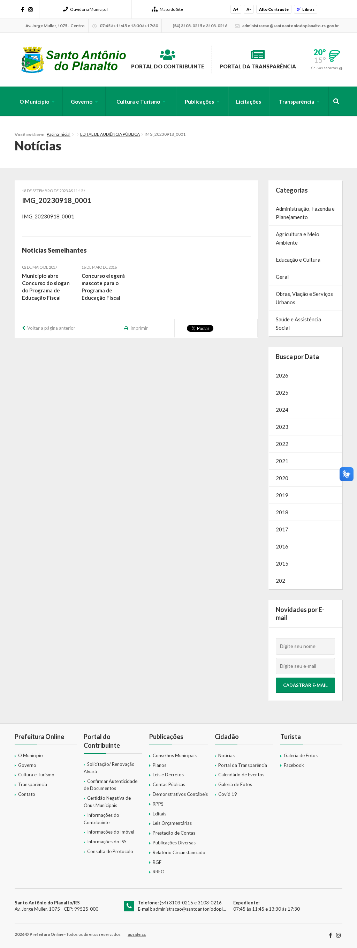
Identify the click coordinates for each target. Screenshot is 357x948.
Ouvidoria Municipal (89, 9)
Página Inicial (58, 134)
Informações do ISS (107, 841)
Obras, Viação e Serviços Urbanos (304, 298)
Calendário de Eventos (241, 774)
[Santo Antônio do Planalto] (74, 60)
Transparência (296, 101)
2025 (282, 392)
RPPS (158, 804)
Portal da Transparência (258, 66)
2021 (282, 461)
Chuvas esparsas (324, 68)
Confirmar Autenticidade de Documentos (110, 784)
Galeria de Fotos (235, 784)
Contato (26, 794)
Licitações (248, 101)
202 (280, 580)
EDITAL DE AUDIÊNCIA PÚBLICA (110, 134)
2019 (282, 495)
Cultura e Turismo (138, 101)
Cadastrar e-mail (305, 685)
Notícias (226, 755)
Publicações (199, 101)
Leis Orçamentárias (172, 823)
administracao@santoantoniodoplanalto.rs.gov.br (204, 909)
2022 (282, 444)
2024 (282, 409)
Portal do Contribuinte (167, 66)
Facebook (294, 765)
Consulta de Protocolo (110, 851)
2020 (282, 478)
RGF (157, 862)
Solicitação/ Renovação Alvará (109, 767)
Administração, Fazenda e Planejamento (305, 213)
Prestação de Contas (174, 833)
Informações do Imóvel (110, 832)
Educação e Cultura (298, 259)
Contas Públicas (169, 784)
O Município (34, 101)
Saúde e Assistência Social (298, 323)
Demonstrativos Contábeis (180, 794)
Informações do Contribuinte (101, 818)
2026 (282, 375)
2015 (282, 563)
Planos (159, 765)
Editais (159, 813)
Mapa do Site (171, 9)
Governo (81, 101)
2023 (282, 427)
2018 (282, 512)
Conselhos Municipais (175, 755)
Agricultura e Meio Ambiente (297, 238)
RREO (159, 871)
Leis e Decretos (168, 774)
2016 (282, 546)
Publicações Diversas (174, 842)
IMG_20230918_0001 (48, 216)
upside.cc (137, 934)
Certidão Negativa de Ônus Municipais (107, 801)
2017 (282, 529)
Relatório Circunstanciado (179, 852)
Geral (282, 277)
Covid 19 (227, 794)
